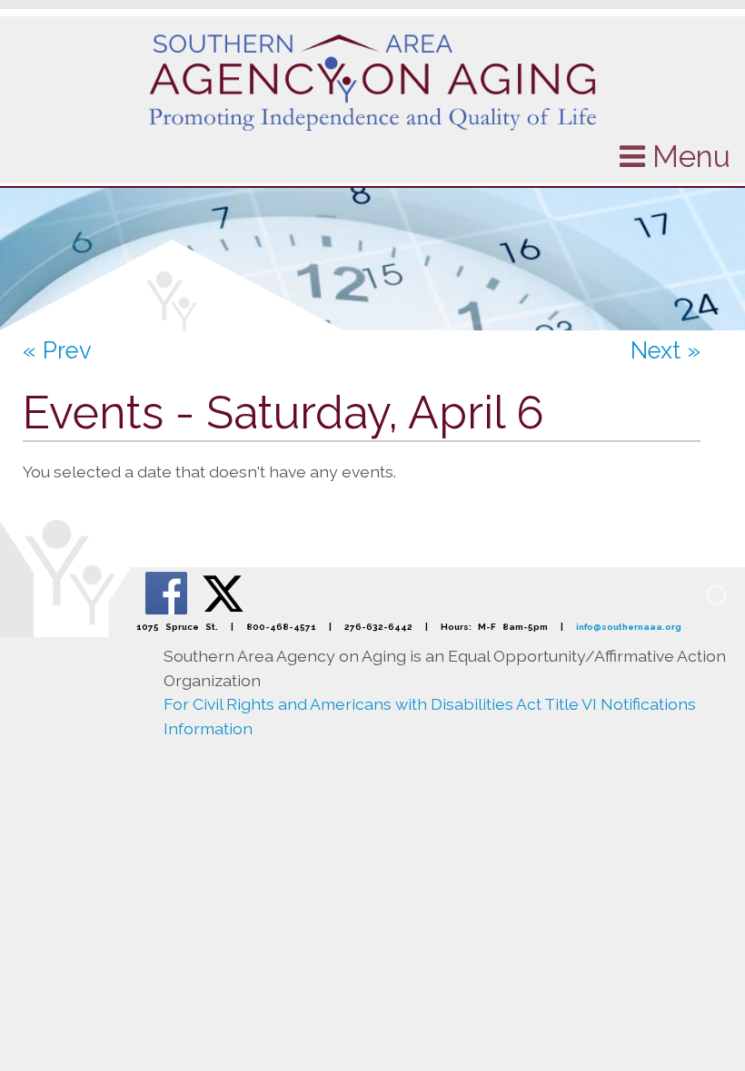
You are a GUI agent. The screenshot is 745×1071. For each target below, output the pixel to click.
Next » (665, 350)
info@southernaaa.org (628, 627)
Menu (687, 156)
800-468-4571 (281, 627)
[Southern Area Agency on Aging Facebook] (168, 592)
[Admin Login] (695, 594)
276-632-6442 (378, 627)
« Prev (57, 350)
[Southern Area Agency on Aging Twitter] (223, 592)
